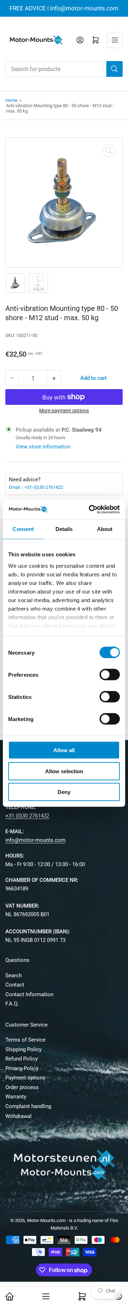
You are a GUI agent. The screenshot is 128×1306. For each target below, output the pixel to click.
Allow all (64, 750)
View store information (43, 446)
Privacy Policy (21, 1068)
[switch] (110, 674)
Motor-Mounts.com (46, 1220)
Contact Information (29, 994)
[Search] (114, 68)
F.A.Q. (12, 1003)
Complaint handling (28, 1106)
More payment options (64, 410)
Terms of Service (25, 1040)
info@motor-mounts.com (35, 840)
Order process (22, 1087)
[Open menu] (115, 40)
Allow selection (64, 771)
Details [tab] (64, 529)
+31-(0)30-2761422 (44, 487)
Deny (64, 792)
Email (15, 487)
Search (13, 975)
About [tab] (105, 529)
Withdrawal (18, 1116)
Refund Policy (21, 1059)
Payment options (25, 1077)
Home (11, 100)
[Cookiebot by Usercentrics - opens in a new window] (90, 509)
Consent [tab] (23, 529)
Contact (14, 985)
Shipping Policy (23, 1049)
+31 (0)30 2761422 (27, 816)
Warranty (15, 1096)
